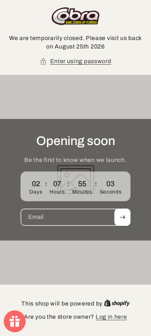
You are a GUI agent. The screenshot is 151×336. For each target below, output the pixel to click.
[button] (75, 61)
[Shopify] (117, 303)
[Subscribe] (122, 217)
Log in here (111, 317)
